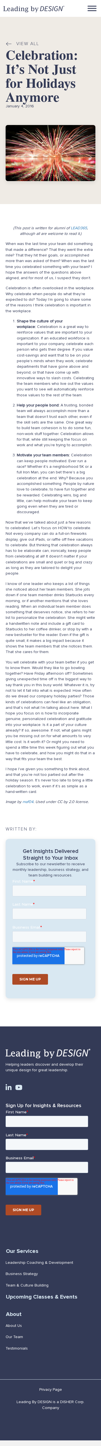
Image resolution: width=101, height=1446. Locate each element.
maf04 (27, 801)
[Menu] (92, 8)
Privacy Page (50, 1389)
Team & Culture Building (27, 1285)
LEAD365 (79, 228)
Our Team (14, 1336)
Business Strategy (22, 1273)
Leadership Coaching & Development (39, 1262)
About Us (14, 1325)
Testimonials (17, 1348)
